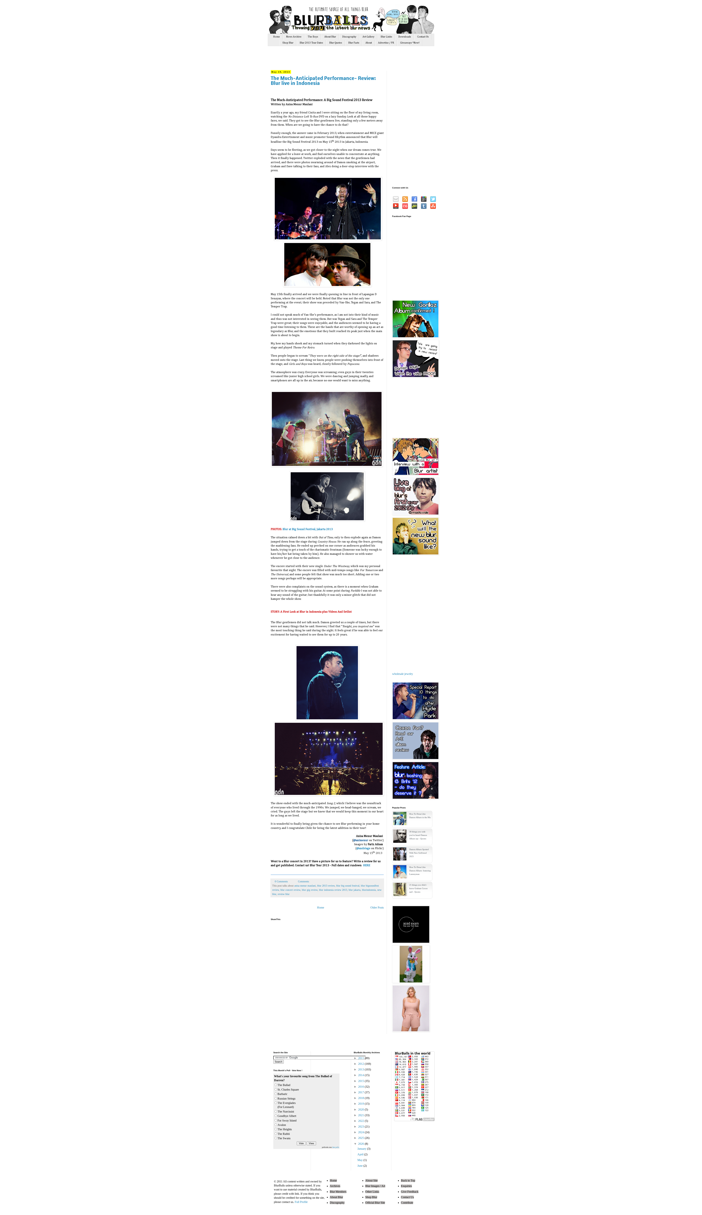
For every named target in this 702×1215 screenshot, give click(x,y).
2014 (361, 1075)
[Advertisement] (339, 60)
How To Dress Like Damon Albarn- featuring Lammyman (420, 870)
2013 (361, 1069)
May (360, 1160)
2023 (361, 1126)
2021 (361, 1115)
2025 (361, 1137)
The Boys (313, 36)
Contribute (407, 1202)
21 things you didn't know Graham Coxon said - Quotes (418, 888)
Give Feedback (409, 1191)
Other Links (372, 1191)
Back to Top (408, 1180)
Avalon (282, 1124)
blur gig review (310, 889)
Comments (303, 881)
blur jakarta (355, 889)
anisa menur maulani (305, 885)
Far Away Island (287, 1120)
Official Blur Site (375, 1202)
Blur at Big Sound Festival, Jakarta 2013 (308, 529)
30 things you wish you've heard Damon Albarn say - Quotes (418, 835)
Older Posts (377, 907)
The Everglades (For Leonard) (287, 1105)
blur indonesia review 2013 (333, 889)
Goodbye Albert (287, 1115)
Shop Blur (287, 43)
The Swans (284, 1138)
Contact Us (423, 36)
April (360, 1154)
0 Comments (281, 881)
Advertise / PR (386, 43)
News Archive (293, 36)
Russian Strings (286, 1098)
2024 (361, 1132)
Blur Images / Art (375, 1186)
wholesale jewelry (402, 673)
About (368, 43)
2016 (361, 1086)
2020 (361, 1109)
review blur (284, 894)
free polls (335, 1147)
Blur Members (338, 1191)
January (362, 1148)
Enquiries (406, 1186)
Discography (349, 36)
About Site (371, 1180)
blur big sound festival (347, 885)
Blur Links (386, 36)
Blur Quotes (335, 43)
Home (276, 36)
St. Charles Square (288, 1089)
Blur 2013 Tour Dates (311, 43)
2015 (361, 1081)
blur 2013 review (326, 885)
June (360, 1165)
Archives (335, 1186)
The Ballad (284, 1085)
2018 (361, 1098)
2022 (361, 1120)
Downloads (404, 36)
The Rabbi (284, 1133)
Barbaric (282, 1094)
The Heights (285, 1129)
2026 (361, 1143)
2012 (361, 1063)
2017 (361, 1092)
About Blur (330, 36)
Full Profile (301, 1201)
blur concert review (290, 889)
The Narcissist (286, 1111)
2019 (361, 1103)
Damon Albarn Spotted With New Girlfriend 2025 (419, 852)
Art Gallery (368, 36)
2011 (361, 1058)
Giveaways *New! (410, 43)
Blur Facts (353, 43)
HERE (366, 865)
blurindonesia (369, 889)
